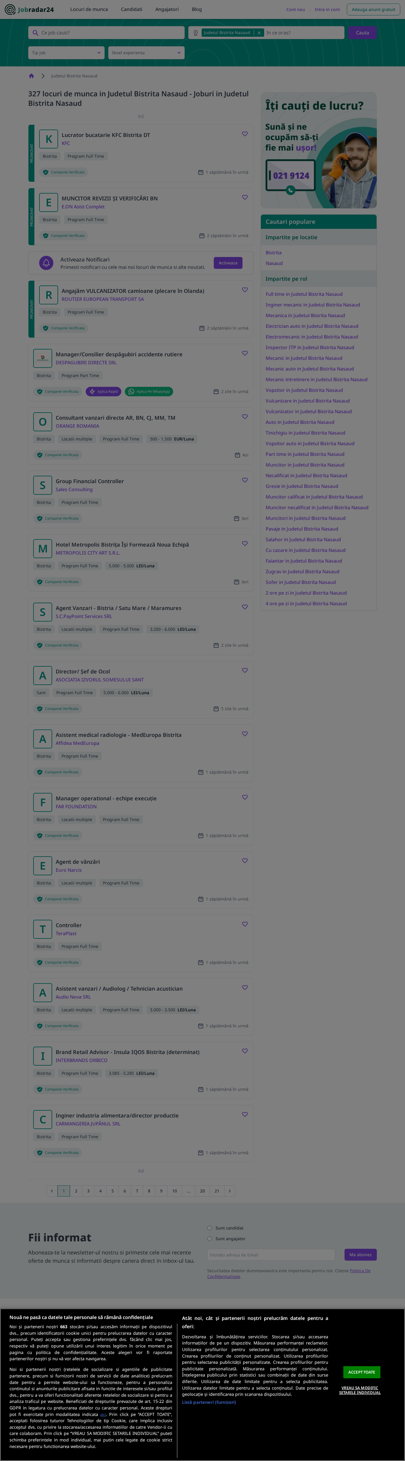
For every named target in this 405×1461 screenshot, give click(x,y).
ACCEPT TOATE (361, 1372)
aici (103, 1414)
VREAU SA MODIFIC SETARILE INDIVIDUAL (360, 1390)
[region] (202, 1384)
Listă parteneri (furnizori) (209, 1402)
